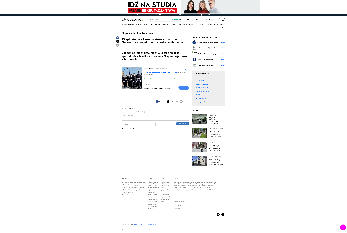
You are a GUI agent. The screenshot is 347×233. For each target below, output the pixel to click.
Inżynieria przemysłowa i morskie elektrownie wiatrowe (160, 72)
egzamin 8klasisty (219, 24)
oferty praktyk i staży (215, 119)
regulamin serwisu (144, 129)
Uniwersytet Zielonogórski (205, 65)
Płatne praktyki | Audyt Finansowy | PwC (166, 196)
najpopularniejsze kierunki (216, 133)
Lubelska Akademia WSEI (205, 59)
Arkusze (208, 19)
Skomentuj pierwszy (343, 227)
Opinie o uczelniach (163, 15)
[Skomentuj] (117, 45)
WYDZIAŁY (146, 88)
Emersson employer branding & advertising (140, 230)
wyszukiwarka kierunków (215, 131)
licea (223, 27)
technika (202, 24)
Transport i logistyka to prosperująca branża (127, 189)
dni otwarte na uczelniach (216, 164)
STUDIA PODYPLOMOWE (165, 88)
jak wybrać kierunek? (214, 135)
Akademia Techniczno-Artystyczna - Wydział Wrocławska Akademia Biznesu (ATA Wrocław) (211, 54)
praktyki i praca (176, 24)
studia (145, 24)
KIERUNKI (154, 88)
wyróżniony (147, 84)
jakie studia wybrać (214, 145)
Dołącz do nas (142, 15)
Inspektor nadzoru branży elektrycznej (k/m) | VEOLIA (153, 201)
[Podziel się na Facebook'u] (117, 37)
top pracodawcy (188, 24)
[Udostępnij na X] (117, 41)
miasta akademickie (128, 24)
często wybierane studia (215, 149)
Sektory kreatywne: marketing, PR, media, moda (140, 189)
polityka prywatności (150, 224)
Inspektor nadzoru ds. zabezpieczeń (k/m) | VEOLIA (153, 183)
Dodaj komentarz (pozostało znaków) (133, 112)
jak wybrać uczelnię (214, 163)
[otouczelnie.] (132, 20)
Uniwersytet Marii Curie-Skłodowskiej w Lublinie (211, 48)
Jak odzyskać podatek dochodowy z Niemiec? (140, 183)
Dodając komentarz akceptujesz (135, 129)
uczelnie (138, 24)
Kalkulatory (197, 19)
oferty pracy (212, 118)
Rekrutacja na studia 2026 (203, 15)
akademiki (165, 24)
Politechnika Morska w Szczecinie (156, 69)
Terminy (188, 19)
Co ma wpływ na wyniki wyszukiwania (130, 62)
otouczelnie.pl (125, 224)
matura (210, 24)
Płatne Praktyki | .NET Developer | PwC (165, 190)
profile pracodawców (214, 123)
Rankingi (182, 15)
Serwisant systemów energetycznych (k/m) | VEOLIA (153, 189)
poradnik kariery (213, 121)
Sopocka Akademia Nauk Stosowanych (209, 42)
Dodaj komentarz (182, 124)
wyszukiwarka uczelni (215, 161)
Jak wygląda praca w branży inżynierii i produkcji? (127, 194)
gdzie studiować (213, 147)
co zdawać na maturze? (215, 136)
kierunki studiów (155, 24)
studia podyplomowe (214, 150)
